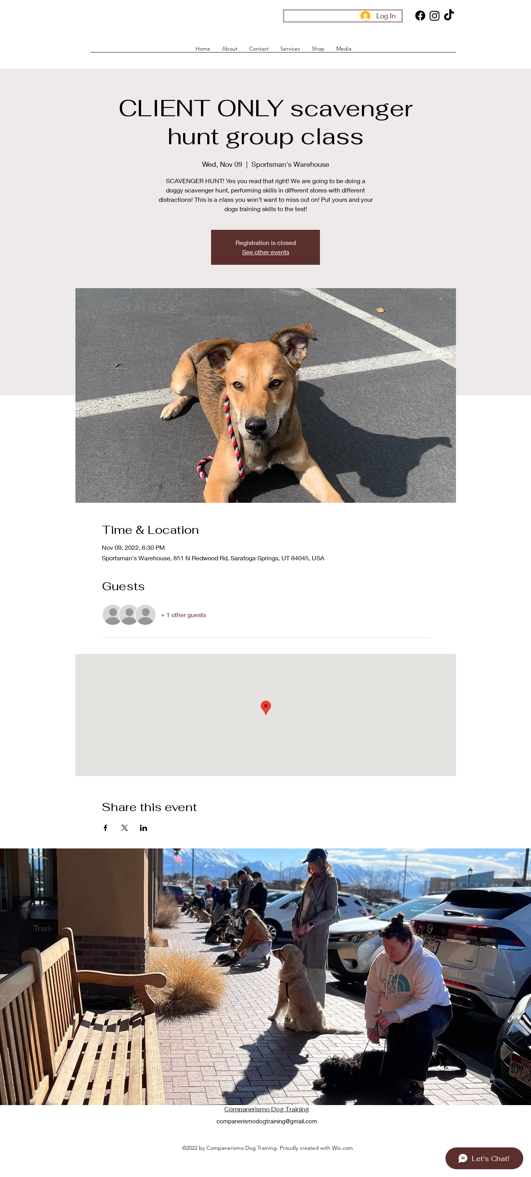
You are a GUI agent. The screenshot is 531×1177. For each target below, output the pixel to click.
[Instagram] (434, 15)
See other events (265, 251)
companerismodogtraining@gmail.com (267, 1121)
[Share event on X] (124, 828)
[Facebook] (420, 15)
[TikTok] (449, 15)
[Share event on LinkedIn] (143, 828)
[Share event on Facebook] (105, 828)
